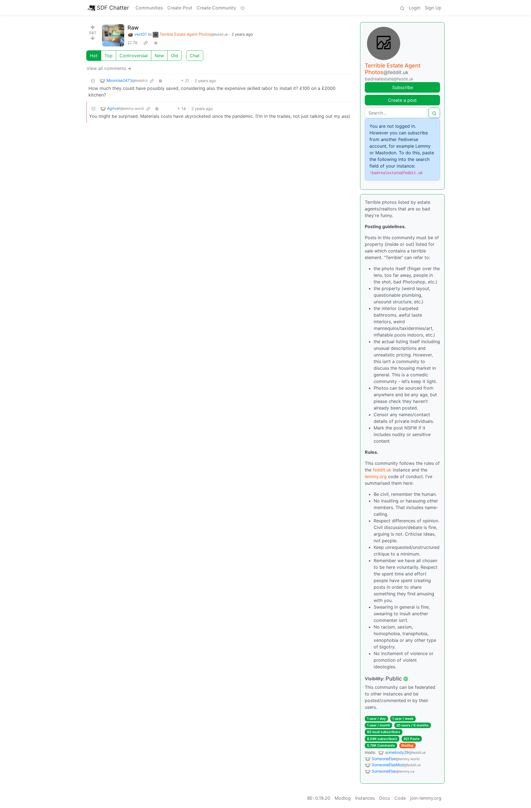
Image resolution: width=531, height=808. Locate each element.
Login (414, 8)
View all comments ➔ (109, 68)
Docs (384, 798)
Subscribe (402, 87)
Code (400, 798)
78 (135, 42)
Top (109, 55)
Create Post (179, 8)
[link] (146, 43)
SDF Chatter (113, 7)
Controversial (133, 55)
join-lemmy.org (425, 798)
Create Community (216, 8)
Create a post (402, 100)
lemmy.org (376, 476)
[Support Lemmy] (242, 7)
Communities (149, 8)
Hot (94, 55)
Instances (365, 798)
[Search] (402, 7)
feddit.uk (382, 470)
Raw (133, 27)
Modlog (407, 745)
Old (174, 55)
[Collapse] (92, 80)
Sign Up (433, 8)
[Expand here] (113, 35)
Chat (195, 55)
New (159, 55)
